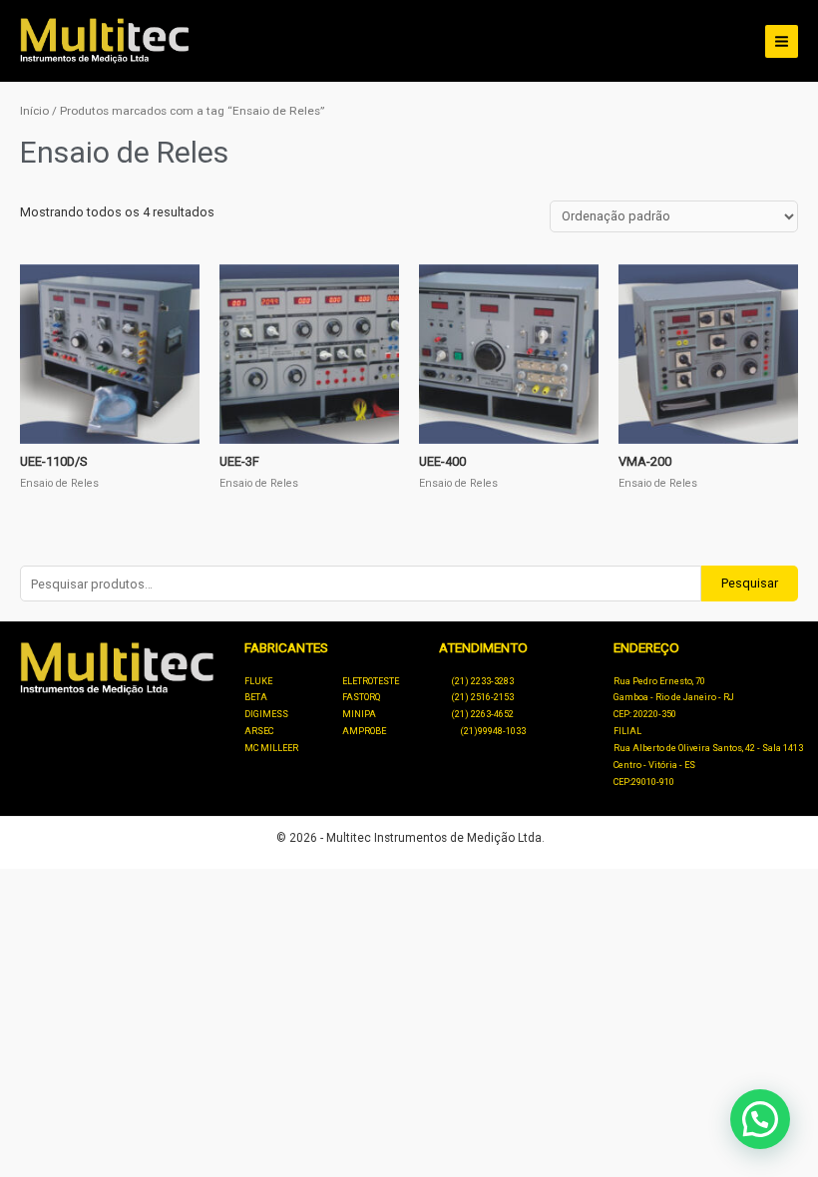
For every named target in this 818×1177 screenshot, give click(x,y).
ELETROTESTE (370, 681)
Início (34, 111)
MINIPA (359, 714)
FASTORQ (361, 697)
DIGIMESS (266, 714)
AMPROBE (364, 731)
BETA (255, 697)
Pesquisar (749, 583)
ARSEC (258, 731)
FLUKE (258, 681)
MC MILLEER (271, 748)
